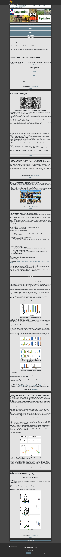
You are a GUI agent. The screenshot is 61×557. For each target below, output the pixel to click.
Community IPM (33, 5)
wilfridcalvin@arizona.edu (34, 389)
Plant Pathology (30, 28)
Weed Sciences (30, 31)
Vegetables (16, 7)
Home (11, 5)
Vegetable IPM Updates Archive (30, 35)
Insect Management (30, 25)
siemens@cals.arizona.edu (35, 206)
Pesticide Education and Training (41, 5)
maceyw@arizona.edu (35, 86)
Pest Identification (16, 5)
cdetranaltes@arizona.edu (35, 175)
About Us (48, 5)
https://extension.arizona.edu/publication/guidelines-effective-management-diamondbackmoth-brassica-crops (30, 385)
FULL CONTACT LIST (28, 553)
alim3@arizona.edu (34, 468)
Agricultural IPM (22, 5)
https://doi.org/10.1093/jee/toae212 (30, 387)
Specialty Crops (30, 32)
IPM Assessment (27, 5)
